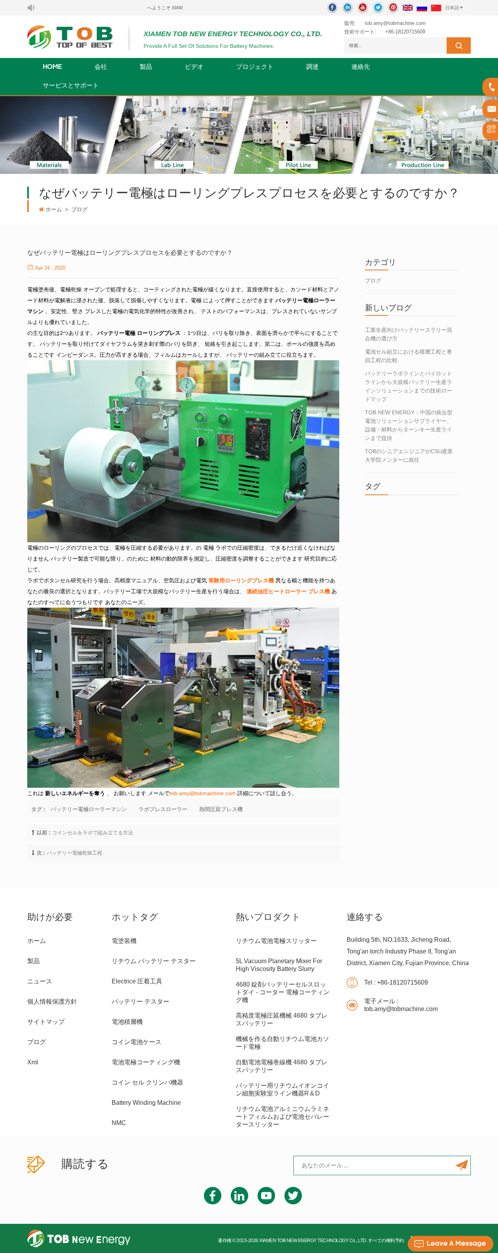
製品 (146, 67)
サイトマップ (46, 1021)
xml (32, 1062)
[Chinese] (436, 8)
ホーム (54, 209)
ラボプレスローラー (163, 809)
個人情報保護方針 (52, 1001)
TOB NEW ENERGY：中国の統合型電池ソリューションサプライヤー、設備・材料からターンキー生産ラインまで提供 (408, 425)
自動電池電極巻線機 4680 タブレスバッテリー (282, 1066)
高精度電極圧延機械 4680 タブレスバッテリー (282, 1019)
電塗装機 (124, 941)
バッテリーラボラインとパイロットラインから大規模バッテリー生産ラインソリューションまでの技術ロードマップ (408, 386)
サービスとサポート (71, 86)
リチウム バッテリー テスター (154, 961)
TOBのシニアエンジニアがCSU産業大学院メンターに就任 (409, 455)
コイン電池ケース (136, 1042)
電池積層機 (127, 1021)
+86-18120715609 (405, 32)
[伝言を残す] (450, 1243)
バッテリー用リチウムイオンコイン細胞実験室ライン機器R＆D (282, 1089)
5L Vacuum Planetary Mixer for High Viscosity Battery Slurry (279, 965)
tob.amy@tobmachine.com (395, 23)
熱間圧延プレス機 (221, 809)
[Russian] (422, 8)
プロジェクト (255, 67)
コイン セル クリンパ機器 (147, 1082)
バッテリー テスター (140, 1001)
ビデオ (194, 67)
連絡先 (360, 67)
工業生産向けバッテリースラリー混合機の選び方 (408, 334)
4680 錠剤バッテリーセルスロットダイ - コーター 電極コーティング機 (283, 992)
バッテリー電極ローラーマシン (89, 809)
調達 (312, 67)
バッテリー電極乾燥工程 (74, 853)
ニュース (39, 981)
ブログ (79, 209)
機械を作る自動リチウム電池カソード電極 (282, 1043)
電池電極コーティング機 (146, 1062)
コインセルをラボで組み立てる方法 (92, 833)
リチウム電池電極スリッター (276, 941)
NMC (119, 1123)
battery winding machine (146, 1102)
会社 (101, 67)
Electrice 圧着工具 (137, 981)
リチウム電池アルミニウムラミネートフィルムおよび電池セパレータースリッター (282, 1117)
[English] (408, 8)
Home (52, 67)
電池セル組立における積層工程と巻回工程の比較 (408, 356)
